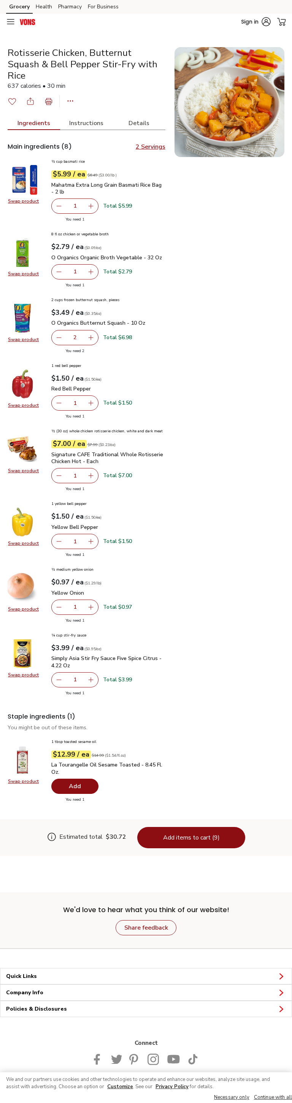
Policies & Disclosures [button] (36, 1009)
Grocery (19, 6)
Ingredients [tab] (33, 123)
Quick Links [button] (21, 976)
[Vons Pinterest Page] (134, 1058)
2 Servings (150, 147)
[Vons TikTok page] (193, 1058)
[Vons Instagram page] (153, 1058)
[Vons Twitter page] (116, 1058)
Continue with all (273, 1097)
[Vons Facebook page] (98, 1058)
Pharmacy (70, 6)
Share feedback (146, 928)
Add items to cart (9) (191, 837)
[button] (256, 22)
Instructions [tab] (86, 123)
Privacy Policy (172, 1086)
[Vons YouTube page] (173, 1058)
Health (44, 6)
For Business (103, 6)
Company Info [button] (24, 992)
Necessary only (231, 1097)
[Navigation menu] (10, 21)
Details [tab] (139, 123)
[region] (146, 1087)
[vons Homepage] (28, 21)
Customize (120, 1086)
